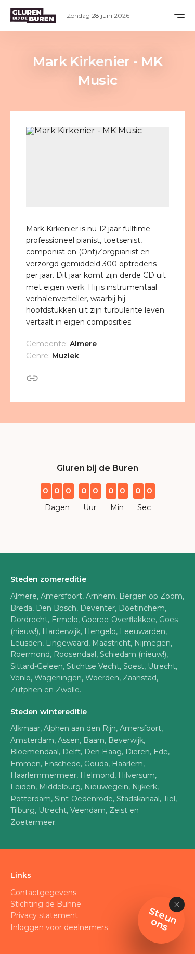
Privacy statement (44, 915)
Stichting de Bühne (45, 904)
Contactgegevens (43, 892)
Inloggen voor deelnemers (59, 927)
